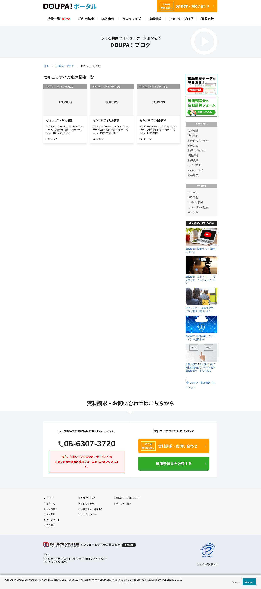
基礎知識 (193, 130)
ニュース (193, 192)
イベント (193, 212)
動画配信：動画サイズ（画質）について (201, 250)
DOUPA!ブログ (88, 497)
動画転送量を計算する (91, 508)
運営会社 (207, 18)
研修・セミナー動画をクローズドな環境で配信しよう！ (201, 309)
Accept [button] (249, 581)
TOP (46, 66)
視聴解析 (193, 155)
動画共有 (193, 145)
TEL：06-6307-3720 (55, 562)
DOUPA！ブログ (181, 18)
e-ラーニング (195, 170)
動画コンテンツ (197, 150)
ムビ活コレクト (88, 514)
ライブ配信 (194, 165)
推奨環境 (155, 18)
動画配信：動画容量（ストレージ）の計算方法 (201, 337)
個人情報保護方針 (209, 564)
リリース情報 (195, 202)
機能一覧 (58, 18)
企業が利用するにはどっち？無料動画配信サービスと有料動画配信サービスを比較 (201, 367)
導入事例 (108, 18)
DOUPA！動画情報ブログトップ (200, 385)
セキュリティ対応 (198, 207)
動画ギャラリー (88, 503)
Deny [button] (236, 581)
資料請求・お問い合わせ (185, 6)
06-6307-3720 (89, 443)
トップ (49, 497)
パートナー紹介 (123, 503)
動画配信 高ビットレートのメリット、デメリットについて (201, 280)
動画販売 (193, 175)
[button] (5, 584)
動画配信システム (198, 140)
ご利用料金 (86, 18)
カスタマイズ (131, 18)
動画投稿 (193, 160)
